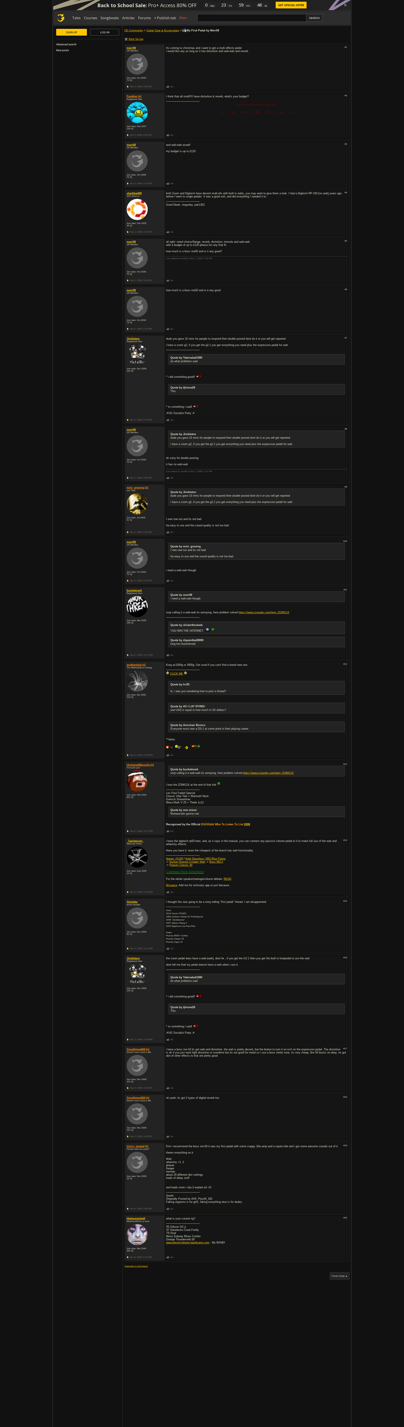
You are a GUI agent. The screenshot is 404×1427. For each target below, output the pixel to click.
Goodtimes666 (136, 1049)
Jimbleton (133, 338)
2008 (247, 824)
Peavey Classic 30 (180, 865)
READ (227, 878)
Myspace (171, 885)
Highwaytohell (136, 1218)
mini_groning (135, 487)
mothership (134, 664)
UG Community (133, 30)
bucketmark (134, 590)
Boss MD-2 (216, 861)
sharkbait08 (134, 193)
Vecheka (132, 901)
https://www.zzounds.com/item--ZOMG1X (264, 612)
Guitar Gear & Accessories (162, 30)
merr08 (131, 48)
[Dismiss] (345, 5)
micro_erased (135, 1146)
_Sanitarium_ (135, 841)
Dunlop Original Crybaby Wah (187, 861)
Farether (132, 96)
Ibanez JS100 (174, 858)
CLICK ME (176, 673)
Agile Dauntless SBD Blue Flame (205, 858)
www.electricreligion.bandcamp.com (187, 1242)
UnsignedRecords (138, 764)
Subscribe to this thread (136, 1266)
